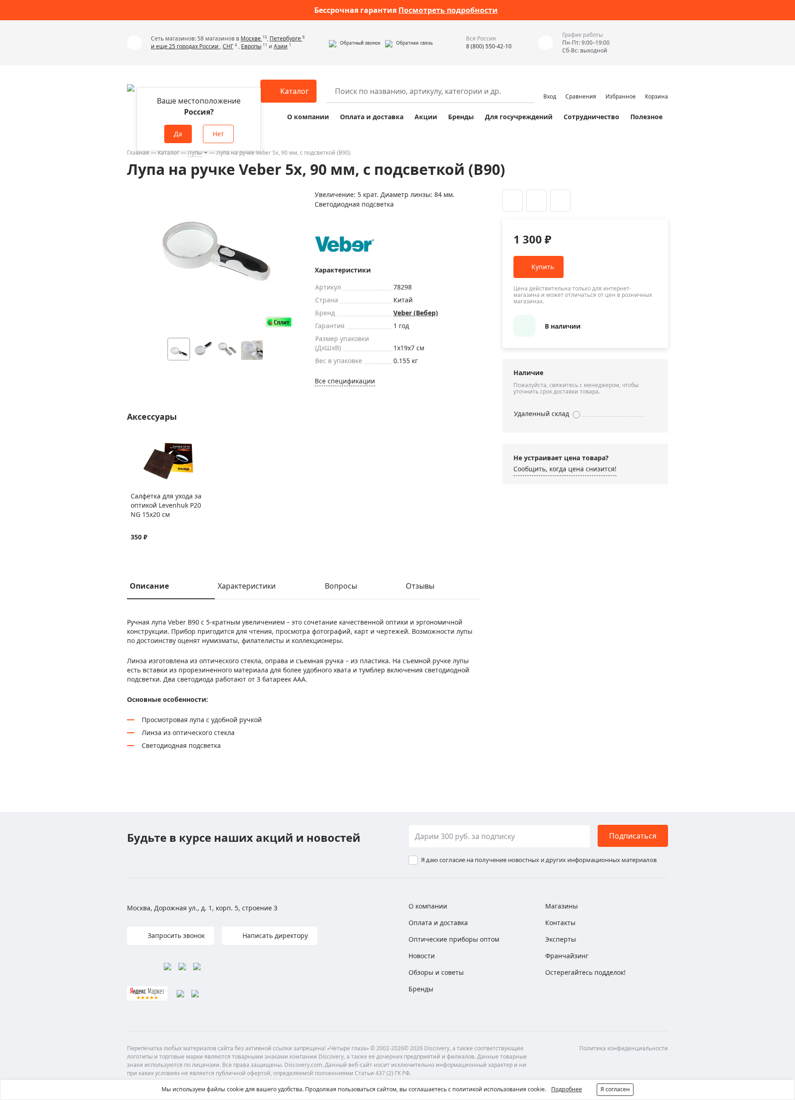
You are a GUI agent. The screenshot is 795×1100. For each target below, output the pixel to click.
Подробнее (566, 1089)
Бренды (461, 116)
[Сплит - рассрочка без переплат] (279, 322)
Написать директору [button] (274, 935)
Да (178, 133)
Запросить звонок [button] (175, 935)
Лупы (195, 152)
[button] (354, 42)
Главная (138, 152)
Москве (251, 38)
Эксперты (560, 939)
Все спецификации (345, 380)
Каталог (168, 152)
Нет (218, 133)
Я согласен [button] (615, 1089)
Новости (422, 955)
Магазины (561, 906)
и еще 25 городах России (185, 46)
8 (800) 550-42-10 (489, 46)
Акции (426, 116)
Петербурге (286, 38)
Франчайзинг (566, 955)
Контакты (560, 922)
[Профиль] (549, 87)
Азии (281, 46)
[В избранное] (135, 443)
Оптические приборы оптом (454, 939)
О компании (308, 116)
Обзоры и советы (436, 972)
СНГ (228, 46)
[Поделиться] (560, 201)
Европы (251, 46)
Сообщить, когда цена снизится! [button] (564, 468)
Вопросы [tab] (341, 586)
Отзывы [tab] (420, 586)
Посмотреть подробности (448, 10)
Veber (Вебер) (415, 312)
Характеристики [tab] (247, 586)
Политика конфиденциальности (623, 1048)
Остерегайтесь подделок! (585, 972)
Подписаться (633, 836)
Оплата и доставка (371, 116)
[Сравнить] (147, 443)
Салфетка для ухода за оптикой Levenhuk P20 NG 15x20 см (166, 505)
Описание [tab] (149, 586)
